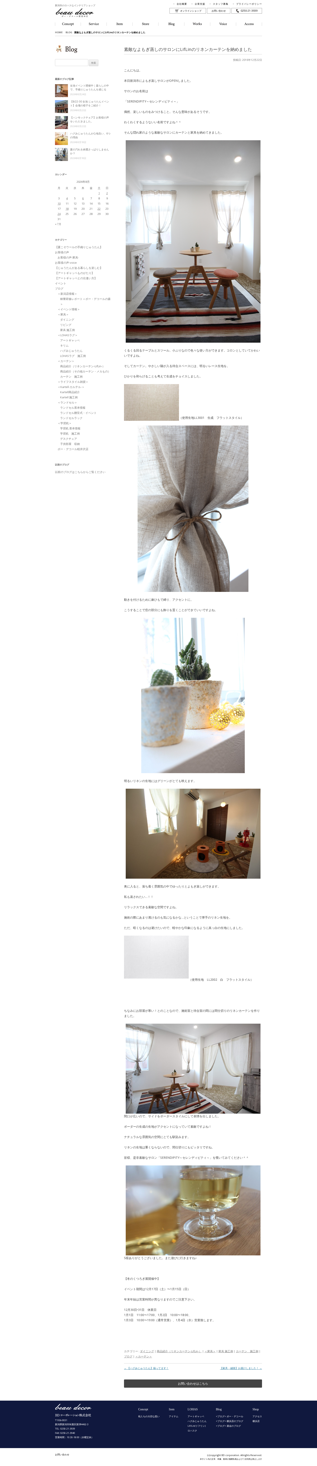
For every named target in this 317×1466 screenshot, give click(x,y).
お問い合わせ (219, 10)
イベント (60, 283)
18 (67, 209)
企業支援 (200, 3)
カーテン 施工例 (247, 1351)
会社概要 (182, 3)
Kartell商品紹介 (70, 392)
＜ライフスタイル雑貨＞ (73, 382)
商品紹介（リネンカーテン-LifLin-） (179, 1351)
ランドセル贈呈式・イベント (78, 413)
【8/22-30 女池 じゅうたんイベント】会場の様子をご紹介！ (89, 103)
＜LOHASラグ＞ (68, 335)
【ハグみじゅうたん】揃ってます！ (146, 1368)
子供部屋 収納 (70, 444)
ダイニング (147, 1351)
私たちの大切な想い (149, 1416)
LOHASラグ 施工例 (73, 356)
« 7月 (58, 224)
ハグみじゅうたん (71, 351)
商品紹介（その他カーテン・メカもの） (85, 371)
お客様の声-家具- (68, 257)
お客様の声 (62, 252)
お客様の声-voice (66, 263)
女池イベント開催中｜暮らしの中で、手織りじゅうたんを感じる (89, 87)
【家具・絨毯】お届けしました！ (241, 1368)
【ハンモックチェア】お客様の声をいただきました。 (89, 119)
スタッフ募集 (220, 3)
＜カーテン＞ (143, 1356)
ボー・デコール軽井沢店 (73, 449)
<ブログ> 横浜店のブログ (229, 1421)
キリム (64, 345)
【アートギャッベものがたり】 (74, 273)
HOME (59, 32)
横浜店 (256, 1421)
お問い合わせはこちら (193, 1383)
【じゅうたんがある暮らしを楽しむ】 (79, 268)
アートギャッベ (70, 340)
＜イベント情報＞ (69, 309)
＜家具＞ (210, 1351)
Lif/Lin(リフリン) (197, 1425)
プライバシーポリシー (249, 3)
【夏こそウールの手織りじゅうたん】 (79, 247)
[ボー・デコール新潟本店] (73, 1414)
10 (59, 203)
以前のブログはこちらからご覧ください (80, 472)
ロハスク (192, 1430)
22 (98, 209)
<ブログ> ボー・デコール (229, 1416)
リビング (65, 325)
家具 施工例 (225, 1351)
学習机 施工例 (70, 433)
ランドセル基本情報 (72, 408)
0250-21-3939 (249, 11)
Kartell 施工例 (69, 397)
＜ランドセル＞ (67, 402)
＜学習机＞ (65, 423)
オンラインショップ (190, 10)
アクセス (257, 1416)
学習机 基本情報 (70, 428)
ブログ (128, 1356)
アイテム (173, 1416)
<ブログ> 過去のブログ (228, 1425)
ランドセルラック (71, 418)
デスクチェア (68, 439)
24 (59, 214)
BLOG (69, 32)
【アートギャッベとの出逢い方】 (76, 278)
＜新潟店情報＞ (67, 294)
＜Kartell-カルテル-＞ (71, 387)
